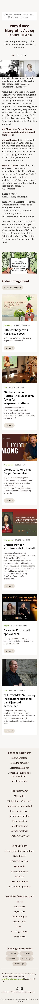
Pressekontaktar (19, 871)
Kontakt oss (19, 906)
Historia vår (19, 921)
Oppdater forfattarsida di (19, 806)
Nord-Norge (19, 964)
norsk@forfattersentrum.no (12, 979)
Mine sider (19, 796)
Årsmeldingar (19, 916)
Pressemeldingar (19, 881)
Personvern (19, 936)
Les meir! (9, 348)
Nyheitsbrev (19, 855)
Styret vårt (19, 911)
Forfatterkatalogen (19, 767)
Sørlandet (12, 953)
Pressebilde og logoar (19, 886)
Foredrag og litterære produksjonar (19, 774)
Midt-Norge (26, 958)
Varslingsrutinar (19, 830)
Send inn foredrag (19, 811)
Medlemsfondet (20, 781)
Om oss (19, 901)
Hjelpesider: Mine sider (19, 801)
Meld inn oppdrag (19, 762)
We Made (20, 1001)
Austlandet (26, 953)
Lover (19, 926)
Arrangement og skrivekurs (19, 851)
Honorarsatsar (19, 757)
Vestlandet (12, 958)
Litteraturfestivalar (20, 835)
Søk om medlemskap (19, 816)
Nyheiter (19, 876)
